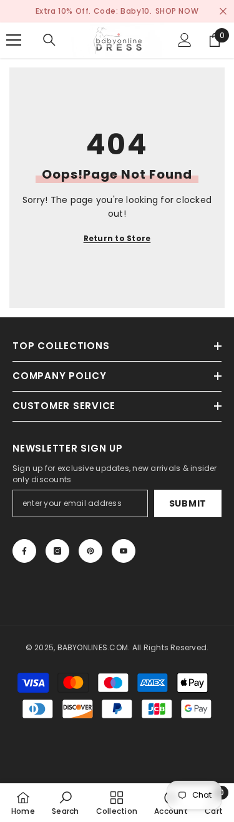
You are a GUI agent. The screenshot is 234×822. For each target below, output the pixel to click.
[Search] (49, 39)
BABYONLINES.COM (93, 647)
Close (223, 11)
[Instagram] (57, 551)
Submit (188, 503)
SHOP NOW (177, 11)
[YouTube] (123, 551)
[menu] (13, 39)
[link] (65, 803)
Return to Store (117, 238)
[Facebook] (24, 551)
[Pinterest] (90, 551)
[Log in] (185, 40)
